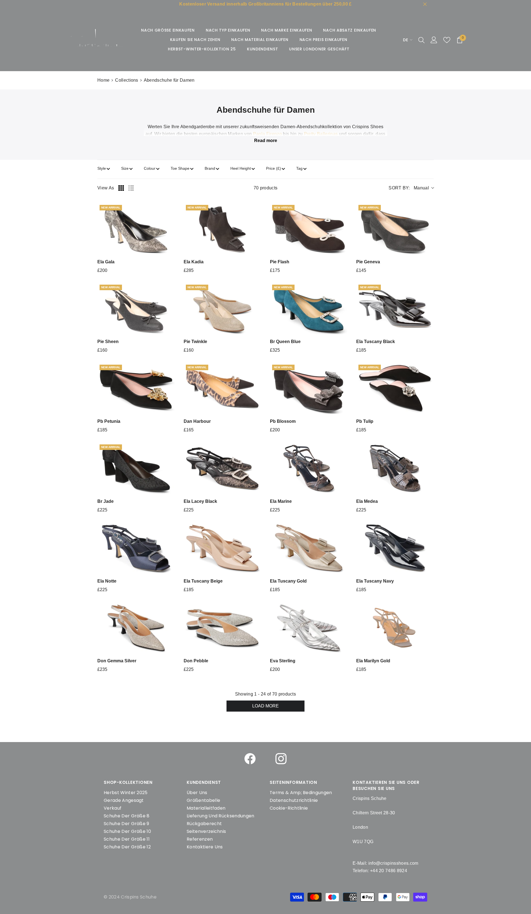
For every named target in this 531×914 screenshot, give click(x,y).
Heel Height (240, 168)
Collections (126, 80)
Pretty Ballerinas (321, 134)
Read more (265, 140)
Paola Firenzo (267, 134)
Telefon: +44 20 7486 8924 (380, 870)
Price (273, 168)
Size (125, 168)
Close (425, 4)
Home (103, 80)
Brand (210, 168)
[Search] (421, 40)
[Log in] (434, 40)
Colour (149, 168)
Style (101, 168)
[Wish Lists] (446, 40)
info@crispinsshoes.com (393, 863)
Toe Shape (180, 168)
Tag (299, 168)
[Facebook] (250, 759)
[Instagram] (281, 759)
